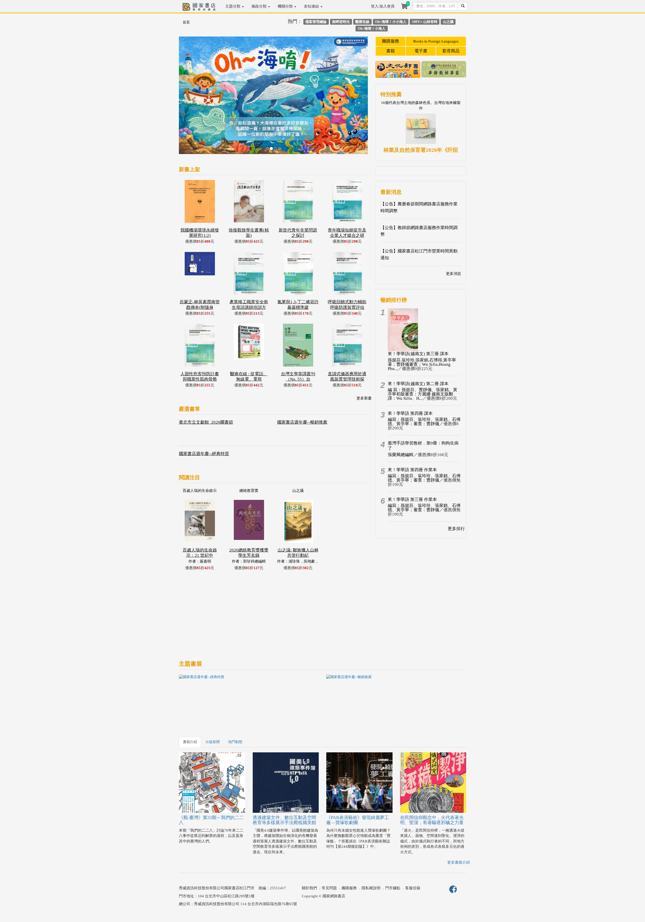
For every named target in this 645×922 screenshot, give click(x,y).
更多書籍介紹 (458, 862)
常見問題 (329, 888)
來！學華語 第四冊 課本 (410, 413)
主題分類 (233, 6)
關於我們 (309, 888)
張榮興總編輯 (400, 454)
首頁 (186, 22)
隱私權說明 (371, 888)
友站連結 (312, 6)
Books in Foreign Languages (436, 41)
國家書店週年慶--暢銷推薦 (302, 422)
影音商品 (451, 51)
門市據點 (392, 888)
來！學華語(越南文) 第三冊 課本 (418, 353)
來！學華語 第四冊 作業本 (412, 469)
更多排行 (456, 528)
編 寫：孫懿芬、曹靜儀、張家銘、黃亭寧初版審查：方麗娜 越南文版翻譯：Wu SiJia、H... (422, 394)
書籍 (390, 51)
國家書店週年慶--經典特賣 (204, 453)
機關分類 (286, 6)
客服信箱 (412, 888)
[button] (193, 97)
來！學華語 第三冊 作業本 (412, 499)
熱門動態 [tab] (235, 742)
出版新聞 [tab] (213, 742)
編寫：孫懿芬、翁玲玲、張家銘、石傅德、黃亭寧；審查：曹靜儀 (424, 421)
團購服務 (390, 41)
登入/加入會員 (383, 6)
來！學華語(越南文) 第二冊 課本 (418, 383)
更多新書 (364, 398)
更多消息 (453, 274)
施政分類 (259, 6)
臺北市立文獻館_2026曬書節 (206, 422)
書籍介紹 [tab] (190, 742)
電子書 (420, 51)
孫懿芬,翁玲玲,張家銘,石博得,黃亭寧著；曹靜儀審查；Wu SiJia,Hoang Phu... (422, 364)
